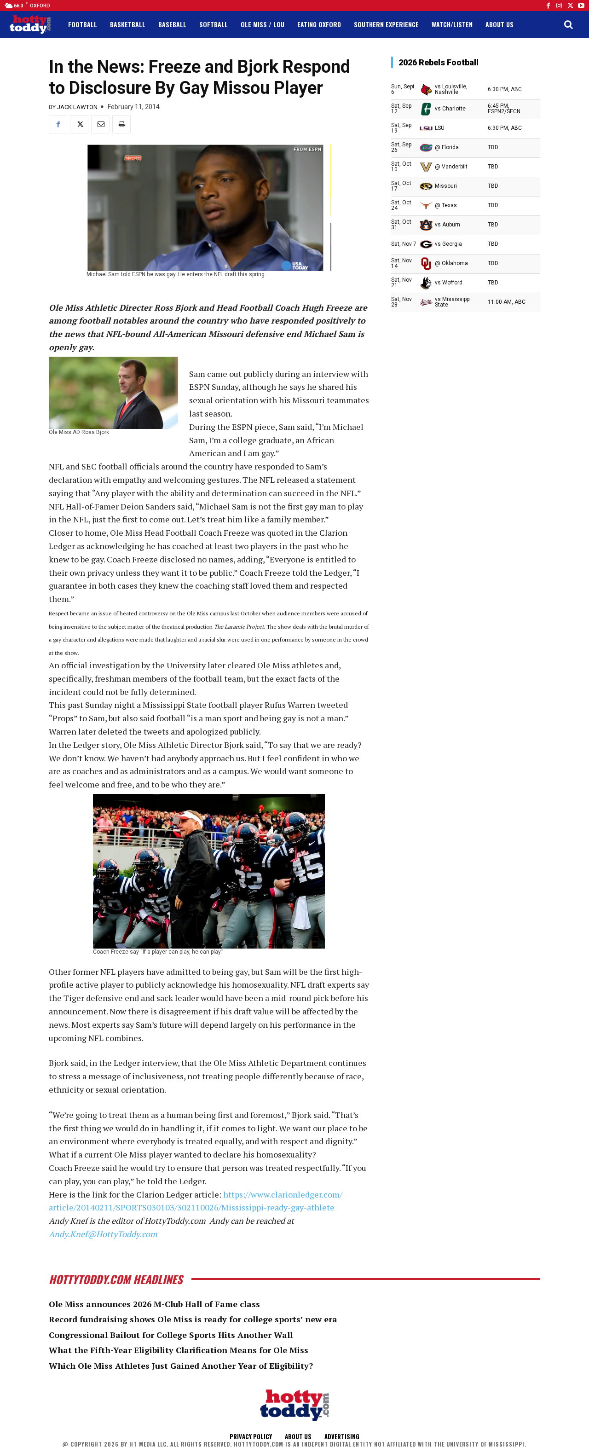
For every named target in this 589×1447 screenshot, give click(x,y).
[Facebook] (548, 5)
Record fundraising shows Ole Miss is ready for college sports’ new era (193, 1319)
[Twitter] (570, 5)
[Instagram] (559, 5)
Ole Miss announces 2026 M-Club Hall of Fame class (154, 1303)
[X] (79, 124)
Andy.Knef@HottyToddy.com (103, 1233)
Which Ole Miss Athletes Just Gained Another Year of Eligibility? (181, 1365)
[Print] (121, 124)
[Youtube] (581, 5)
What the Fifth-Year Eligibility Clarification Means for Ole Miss (178, 1349)
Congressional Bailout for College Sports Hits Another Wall (171, 1334)
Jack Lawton (77, 107)
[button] (568, 24)
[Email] (100, 124)
